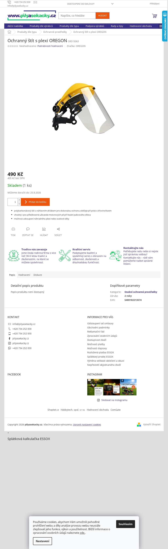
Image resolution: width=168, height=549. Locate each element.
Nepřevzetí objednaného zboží (104, 364)
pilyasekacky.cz (20, 338)
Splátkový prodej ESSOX (100, 356)
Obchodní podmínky (98, 327)
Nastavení (42, 541)
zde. (82, 533)
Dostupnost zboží (96, 339)
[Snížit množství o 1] (19, 204)
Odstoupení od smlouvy (80, 3)
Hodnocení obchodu (98, 409)
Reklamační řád (95, 331)
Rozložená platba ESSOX (100, 352)
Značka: (76, 46)
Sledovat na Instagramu (114, 400)
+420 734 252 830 (22, 328)
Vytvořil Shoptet (151, 424)
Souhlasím (126, 524)
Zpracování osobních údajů (102, 335)
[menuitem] (15, 26)
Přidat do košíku (37, 201)
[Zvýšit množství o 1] (19, 200)
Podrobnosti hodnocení (50, 46)
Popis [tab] (12, 274)
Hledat (102, 15)
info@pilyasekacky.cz (23, 324)
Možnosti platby (96, 344)
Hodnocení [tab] (24, 274)
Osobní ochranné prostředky (141, 291)
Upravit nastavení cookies (87, 424)
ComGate (116, 409)
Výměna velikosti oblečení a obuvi (105, 360)
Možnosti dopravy (97, 348)
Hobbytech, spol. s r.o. (73, 409)
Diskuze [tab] (37, 274)
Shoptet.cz (53, 409)
